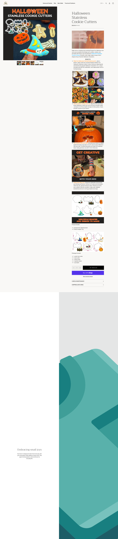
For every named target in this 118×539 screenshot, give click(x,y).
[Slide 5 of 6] (37, 63)
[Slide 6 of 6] (41, 63)
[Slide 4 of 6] (32, 63)
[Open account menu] (109, 3)
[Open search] (106, 3)
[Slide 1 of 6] (19, 63)
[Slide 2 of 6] (23, 63)
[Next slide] (55, 33)
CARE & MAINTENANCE (78, 281)
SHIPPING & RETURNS (77, 284)
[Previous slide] (4, 33)
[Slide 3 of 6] (28, 63)
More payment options (88, 276)
